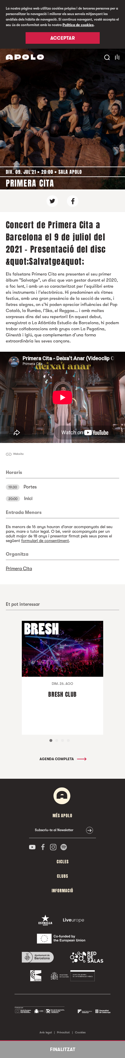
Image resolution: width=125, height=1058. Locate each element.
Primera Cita (19, 568)
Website (18, 453)
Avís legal (46, 1032)
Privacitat (63, 1032)
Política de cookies (78, 25)
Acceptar (62, 38)
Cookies (80, 1032)
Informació (62, 891)
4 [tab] (68, 740)
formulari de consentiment (45, 540)
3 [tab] (62, 740)
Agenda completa (57, 759)
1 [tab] (50, 740)
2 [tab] (56, 740)
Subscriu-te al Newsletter (54, 830)
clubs (62, 876)
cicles (63, 862)
